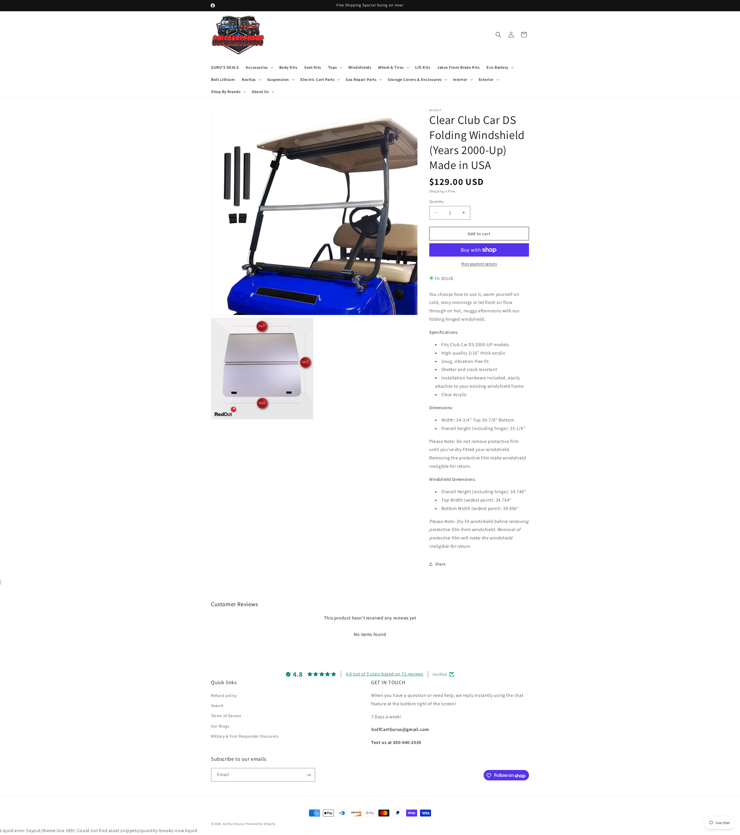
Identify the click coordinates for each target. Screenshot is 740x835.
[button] (259, 67)
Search (217, 705)
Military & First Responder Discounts (245, 736)
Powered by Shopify (260, 824)
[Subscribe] (308, 775)
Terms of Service (226, 716)
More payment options (479, 263)
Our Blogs (220, 726)
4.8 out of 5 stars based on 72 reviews (384, 674)
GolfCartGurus (234, 824)
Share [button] (440, 564)
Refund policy (224, 695)
